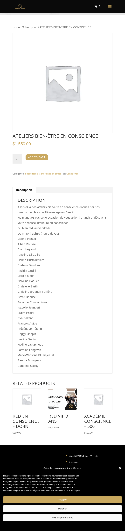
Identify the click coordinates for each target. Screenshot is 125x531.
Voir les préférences (62, 517)
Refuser (62, 508)
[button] (120, 468)
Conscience (72, 173)
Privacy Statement (72, 526)
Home (16, 27)
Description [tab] (24, 190)
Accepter (62, 499)
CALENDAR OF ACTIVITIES (83, 456)
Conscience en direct (50, 173)
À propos (73, 462)
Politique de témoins (53, 526)
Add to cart (36, 157)
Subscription (29, 27)
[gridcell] (62, 215)
